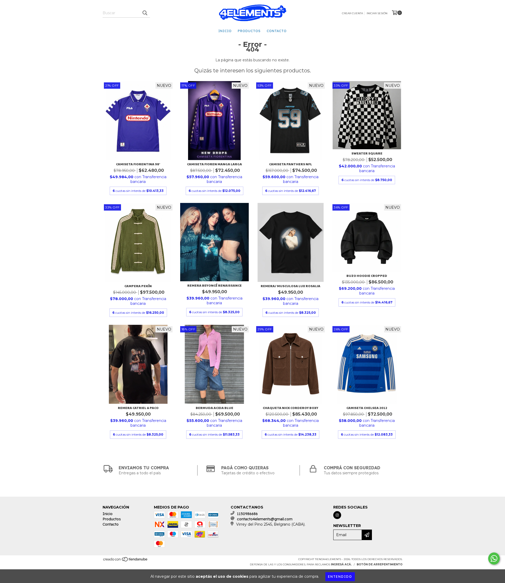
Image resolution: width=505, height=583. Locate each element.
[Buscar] (144, 13)
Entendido (340, 577)
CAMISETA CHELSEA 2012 (366, 408)
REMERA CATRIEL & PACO (138, 408)
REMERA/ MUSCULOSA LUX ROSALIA (290, 286)
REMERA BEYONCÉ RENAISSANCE (214, 285)
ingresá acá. (341, 564)
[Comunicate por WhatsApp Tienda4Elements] (494, 558)
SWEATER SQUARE (366, 153)
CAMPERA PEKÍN (138, 286)
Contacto (277, 31)
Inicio (225, 31)
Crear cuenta (352, 13)
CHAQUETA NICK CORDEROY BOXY (290, 408)
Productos (249, 31)
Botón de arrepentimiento (379, 564)
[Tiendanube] (126, 561)
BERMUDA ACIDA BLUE (214, 408)
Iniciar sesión (377, 13)
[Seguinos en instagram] (337, 515)
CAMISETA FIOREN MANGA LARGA (214, 164)
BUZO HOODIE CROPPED (366, 275)
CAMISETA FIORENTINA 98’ (138, 164)
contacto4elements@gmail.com (264, 519)
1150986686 (247, 513)
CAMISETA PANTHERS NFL (290, 164)
